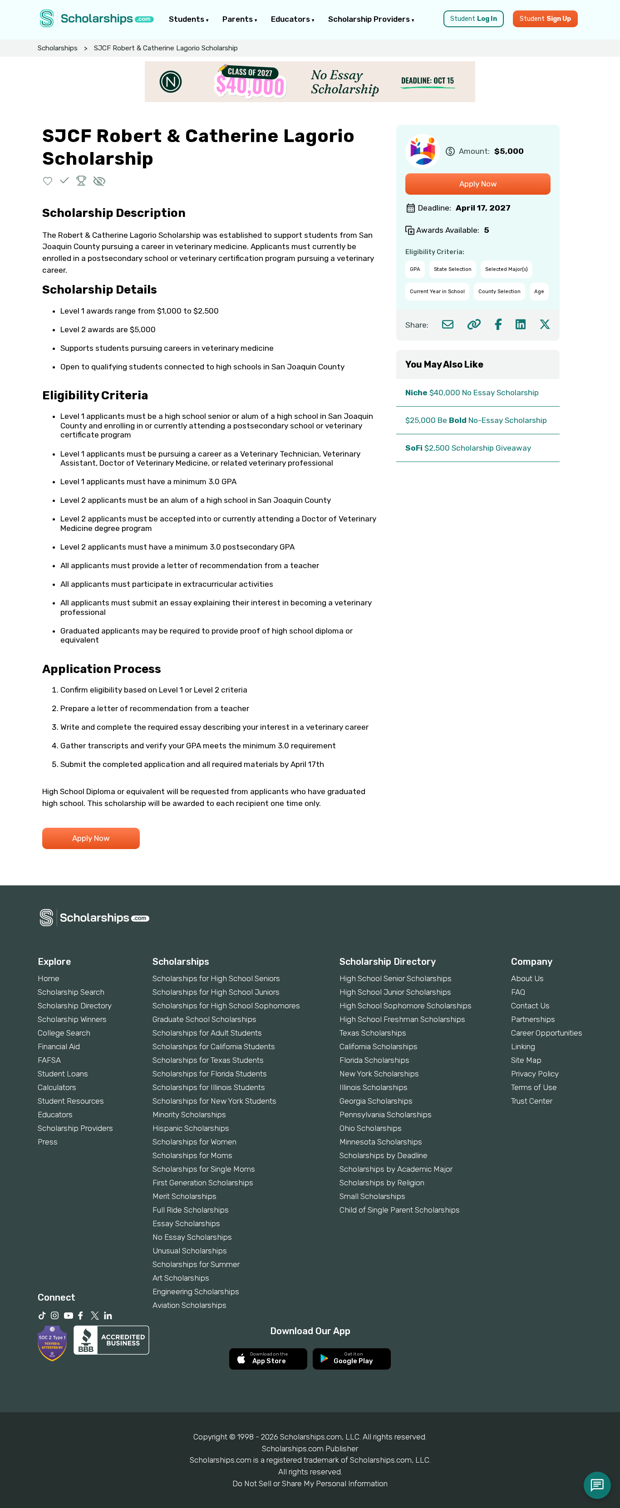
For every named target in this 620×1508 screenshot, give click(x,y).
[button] (48, 180)
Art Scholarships (181, 1277)
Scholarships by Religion (382, 1182)
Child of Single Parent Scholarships (400, 1209)
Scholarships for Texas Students (208, 1060)
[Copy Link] (474, 324)
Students (187, 19)
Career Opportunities (546, 1032)
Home (48, 978)
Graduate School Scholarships (204, 1019)
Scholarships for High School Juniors (216, 992)
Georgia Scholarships (376, 1100)
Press (48, 1141)
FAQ (518, 992)
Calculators (57, 1087)
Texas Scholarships (373, 1032)
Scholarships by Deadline (384, 1155)
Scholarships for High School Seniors (216, 978)
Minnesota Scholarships (381, 1141)
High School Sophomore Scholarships (406, 1005)
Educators (291, 19)
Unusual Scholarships (190, 1250)
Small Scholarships (372, 1196)
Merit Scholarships (185, 1196)
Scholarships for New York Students (214, 1100)
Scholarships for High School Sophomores (226, 1005)
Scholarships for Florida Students (210, 1073)
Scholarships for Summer (196, 1264)
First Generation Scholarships (203, 1182)
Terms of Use (534, 1087)
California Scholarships (379, 1046)
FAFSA (49, 1060)
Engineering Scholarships (196, 1291)
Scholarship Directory (75, 1005)
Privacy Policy (535, 1073)
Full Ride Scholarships (191, 1209)
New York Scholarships (379, 1073)
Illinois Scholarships (374, 1087)
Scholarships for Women (194, 1141)
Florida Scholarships (374, 1060)
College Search (64, 1032)
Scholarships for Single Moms (204, 1169)
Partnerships (533, 1019)
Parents (238, 19)
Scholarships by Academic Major (396, 1169)
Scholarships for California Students (214, 1046)
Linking (523, 1046)
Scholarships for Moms (192, 1155)
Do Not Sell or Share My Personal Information (310, 1483)
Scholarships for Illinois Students (209, 1087)
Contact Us (530, 1005)
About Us (527, 978)
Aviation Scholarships (189, 1305)
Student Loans (63, 1073)
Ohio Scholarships (371, 1128)
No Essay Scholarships (192, 1237)
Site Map (526, 1060)
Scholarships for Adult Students (207, 1032)
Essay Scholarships (186, 1223)
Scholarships (58, 48)
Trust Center (531, 1100)
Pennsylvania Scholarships (386, 1114)
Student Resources (71, 1100)
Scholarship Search (71, 992)
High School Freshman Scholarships (402, 1019)
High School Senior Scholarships (396, 978)
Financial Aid (59, 1046)
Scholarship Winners (72, 1019)
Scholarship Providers (370, 19)
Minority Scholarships (189, 1114)
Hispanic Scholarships (191, 1128)
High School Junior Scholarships (395, 992)
